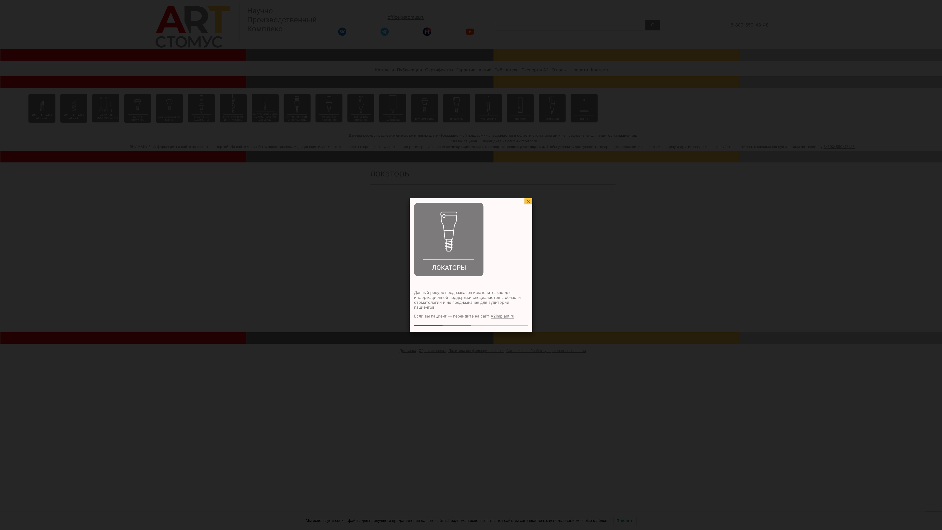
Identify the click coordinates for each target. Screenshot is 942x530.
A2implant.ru (502, 316)
